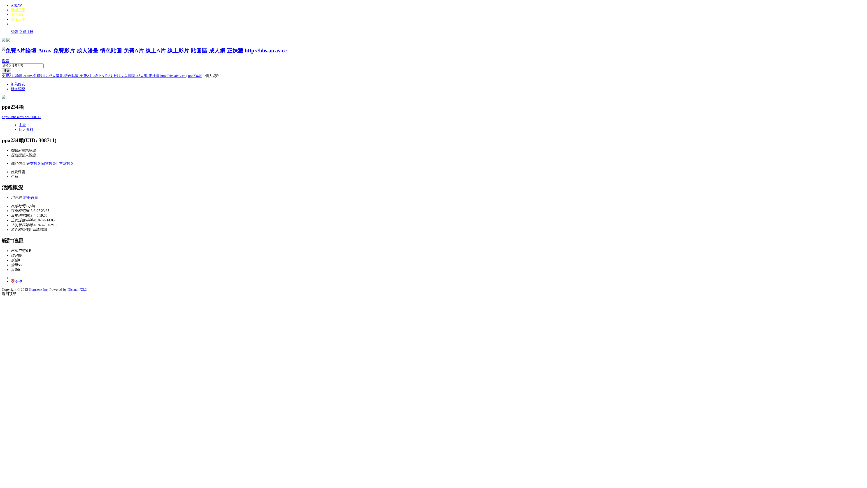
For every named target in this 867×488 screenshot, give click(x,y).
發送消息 (18, 89)
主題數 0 (66, 163)
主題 (22, 125)
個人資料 (26, 129)
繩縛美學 (18, 10)
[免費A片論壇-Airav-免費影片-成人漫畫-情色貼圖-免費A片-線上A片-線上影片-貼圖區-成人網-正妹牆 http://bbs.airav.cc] (144, 51)
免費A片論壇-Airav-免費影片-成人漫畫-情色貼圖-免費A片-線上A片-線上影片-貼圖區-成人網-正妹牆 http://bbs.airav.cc (94, 76)
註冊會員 (30, 197)
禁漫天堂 (18, 19)
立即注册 (26, 32)
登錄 (14, 32)
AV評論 (17, 14)
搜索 (5, 61)
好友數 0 (33, 163)
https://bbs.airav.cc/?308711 (21, 117)
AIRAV (16, 5)
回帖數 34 (49, 163)
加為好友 (18, 84)
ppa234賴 (195, 76)
